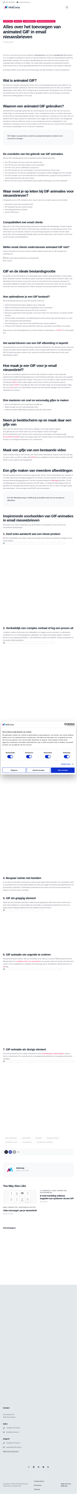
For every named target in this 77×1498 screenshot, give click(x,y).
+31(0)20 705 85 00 (13, 1428)
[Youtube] (43, 1467)
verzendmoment (27, 1142)
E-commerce (29, 21)
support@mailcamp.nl (14, 1447)
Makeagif (54, 480)
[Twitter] (6, 1152)
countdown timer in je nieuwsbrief (28, 961)
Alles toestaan (63, 770)
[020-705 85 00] (4, 2)
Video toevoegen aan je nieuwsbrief (20, 1210)
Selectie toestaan (38, 770)
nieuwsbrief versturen (11, 1142)
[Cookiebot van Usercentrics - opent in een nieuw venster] (66, 724)
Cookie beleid (39, 1481)
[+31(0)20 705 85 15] (4, 1443)
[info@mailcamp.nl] (17, 2)
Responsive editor (46, 21)
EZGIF (59, 330)
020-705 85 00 (10, 2)
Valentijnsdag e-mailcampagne (53, 1053)
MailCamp (20, 1168)
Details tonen (65, 764)
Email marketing (10, 1207)
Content (8, 21)
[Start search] (67, 7)
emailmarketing (26, 1138)
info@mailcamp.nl (24, 2)
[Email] (14, 1152)
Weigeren (14, 770)
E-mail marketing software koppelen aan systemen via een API (57, 1197)
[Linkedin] (34, 1467)
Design (18, 21)
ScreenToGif (7, 437)
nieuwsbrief (38, 1138)
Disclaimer (38, 1485)
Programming (46, 1192)
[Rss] (48, 1467)
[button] (18, 1152)
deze (12, 387)
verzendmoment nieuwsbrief (44, 1142)
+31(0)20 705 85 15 (13, 1443)
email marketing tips (11, 1138)
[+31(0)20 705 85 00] (4, 1428)
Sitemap (37, 1489)
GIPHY (15, 382)
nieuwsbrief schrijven (53, 1138)
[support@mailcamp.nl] (4, 1447)
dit (4, 966)
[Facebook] (10, 1152)
